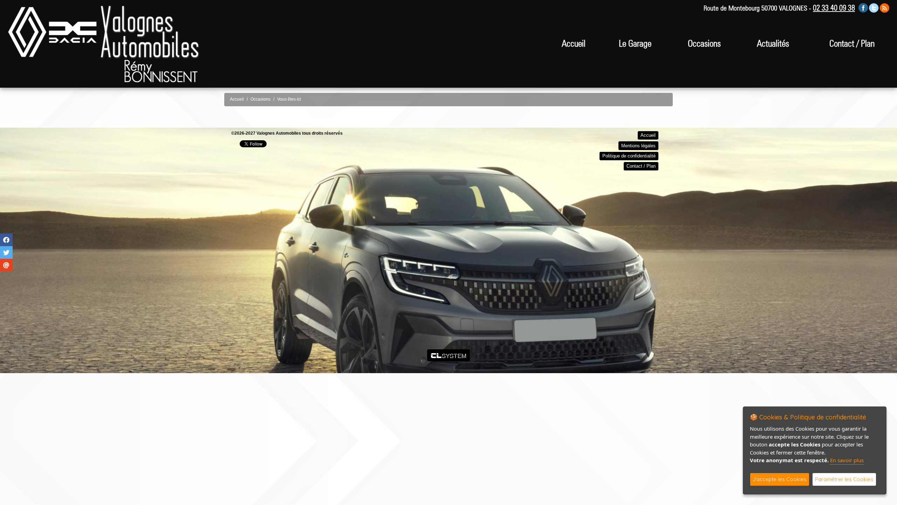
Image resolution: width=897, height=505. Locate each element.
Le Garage (635, 43)
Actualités (773, 43)
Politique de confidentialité (629, 156)
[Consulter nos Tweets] (874, 8)
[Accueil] (103, 32)
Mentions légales (638, 145)
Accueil (574, 43)
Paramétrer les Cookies (844, 479)
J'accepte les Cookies (780, 479)
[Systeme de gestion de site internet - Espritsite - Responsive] (448, 355)
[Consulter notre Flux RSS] (884, 8)
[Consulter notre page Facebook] (863, 8)
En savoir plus (847, 460)
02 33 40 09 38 (834, 7)
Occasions (704, 43)
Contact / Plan (852, 43)
